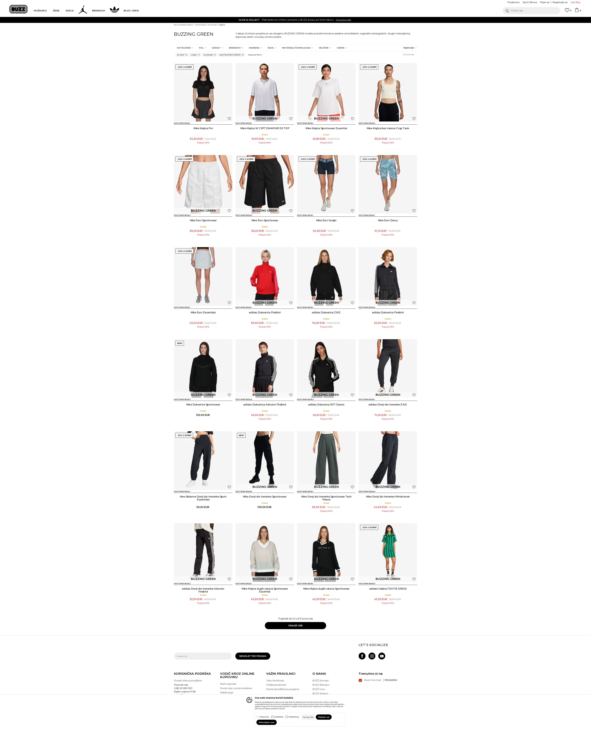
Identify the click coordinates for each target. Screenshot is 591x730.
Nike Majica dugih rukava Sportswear (326, 588)
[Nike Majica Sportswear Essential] (326, 92)
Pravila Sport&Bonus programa (282, 689)
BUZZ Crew (318, 689)
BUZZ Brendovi (320, 684)
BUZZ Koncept (320, 680)
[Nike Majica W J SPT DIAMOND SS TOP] (264, 92)
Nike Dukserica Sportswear (203, 404)
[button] (531, 10)
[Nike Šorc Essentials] (203, 276)
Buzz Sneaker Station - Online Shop (190, 25)
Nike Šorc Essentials (203, 312)
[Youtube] (381, 656)
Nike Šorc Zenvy (388, 220)
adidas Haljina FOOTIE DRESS (388, 588)
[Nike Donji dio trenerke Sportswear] (264, 460)
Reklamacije (226, 692)
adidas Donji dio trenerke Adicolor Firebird (203, 590)
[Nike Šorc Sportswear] (203, 184)
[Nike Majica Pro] (203, 92)
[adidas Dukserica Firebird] (264, 276)
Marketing (293, 717)
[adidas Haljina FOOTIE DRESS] (388, 552)
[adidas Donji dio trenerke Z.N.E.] (388, 368)
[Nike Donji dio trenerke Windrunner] (388, 460)
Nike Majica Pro (203, 128)
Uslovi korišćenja (275, 680)
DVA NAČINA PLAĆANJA (277, 19)
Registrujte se (560, 2)
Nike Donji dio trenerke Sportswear (265, 496)
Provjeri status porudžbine (188, 680)
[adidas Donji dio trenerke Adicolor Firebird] (203, 552)
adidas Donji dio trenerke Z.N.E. (387, 404)
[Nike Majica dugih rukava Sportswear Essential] (264, 552)
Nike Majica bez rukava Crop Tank (388, 128)
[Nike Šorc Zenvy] (388, 184)
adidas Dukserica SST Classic (326, 404)
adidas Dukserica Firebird (265, 312)
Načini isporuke (228, 684)
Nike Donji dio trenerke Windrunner (388, 496)
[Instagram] (371, 656)
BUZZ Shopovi (320, 693)
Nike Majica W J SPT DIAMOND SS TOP (264, 128)
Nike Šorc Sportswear (203, 220)
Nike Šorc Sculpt (326, 220)
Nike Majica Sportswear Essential (326, 128)
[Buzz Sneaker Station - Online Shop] (18, 9)
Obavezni (264, 717)
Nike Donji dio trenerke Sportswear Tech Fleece (326, 498)
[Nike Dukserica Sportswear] (203, 368)
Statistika (278, 717)
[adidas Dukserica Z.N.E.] (326, 276)
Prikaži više (295, 625)
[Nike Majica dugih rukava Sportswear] (326, 552)
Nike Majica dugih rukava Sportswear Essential (265, 590)
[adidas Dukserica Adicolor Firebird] (264, 368)
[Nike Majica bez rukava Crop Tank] (388, 92)
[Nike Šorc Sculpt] (326, 184)
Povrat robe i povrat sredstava (236, 688)
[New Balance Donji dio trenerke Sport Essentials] (203, 460)
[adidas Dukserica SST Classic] (326, 368)
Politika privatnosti (276, 684)
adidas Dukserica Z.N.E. (326, 312)
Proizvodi (212, 25)
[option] (295, 20)
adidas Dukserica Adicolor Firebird (264, 404)
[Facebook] (362, 656)
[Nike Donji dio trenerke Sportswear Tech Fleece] (326, 460)
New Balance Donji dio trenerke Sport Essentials (203, 498)
